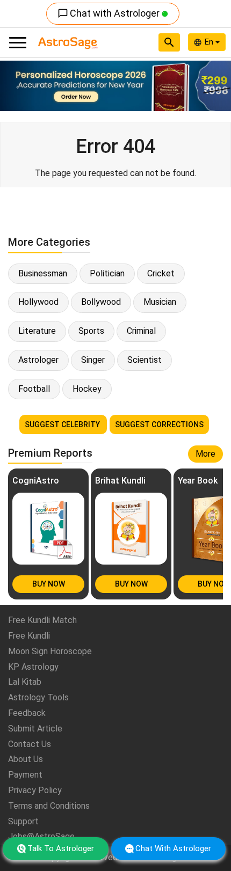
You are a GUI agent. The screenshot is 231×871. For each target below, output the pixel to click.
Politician (107, 273)
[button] (17, 86)
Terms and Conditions (49, 806)
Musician (159, 302)
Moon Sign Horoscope (50, 651)
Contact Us (29, 744)
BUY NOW (48, 584)
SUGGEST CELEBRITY (63, 424)
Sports (91, 331)
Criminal (141, 331)
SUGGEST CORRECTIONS (159, 424)
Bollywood (101, 302)
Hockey (87, 389)
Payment (25, 775)
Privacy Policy (35, 790)
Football (34, 389)
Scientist (144, 360)
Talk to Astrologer (60, 848)
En (210, 42)
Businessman (42, 273)
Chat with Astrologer (109, 13)
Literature (37, 331)
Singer (93, 360)
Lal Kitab (24, 682)
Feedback (27, 713)
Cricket (161, 273)
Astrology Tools (38, 697)
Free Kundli (29, 636)
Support (23, 821)
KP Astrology (33, 667)
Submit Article (35, 728)
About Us (25, 759)
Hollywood (38, 302)
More (205, 454)
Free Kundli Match (42, 620)
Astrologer (38, 360)
